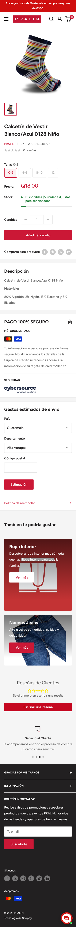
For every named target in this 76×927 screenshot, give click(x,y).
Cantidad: (11, 220)
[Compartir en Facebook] (45, 252)
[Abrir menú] (6, 19)
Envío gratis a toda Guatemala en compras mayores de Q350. (38, 6)
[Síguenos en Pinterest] (31, 878)
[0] (68, 19)
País (7, 419)
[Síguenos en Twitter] (15, 878)
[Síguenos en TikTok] (39, 878)
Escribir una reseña (38, 707)
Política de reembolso (19, 503)
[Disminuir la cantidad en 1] (25, 219)
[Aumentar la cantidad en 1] (47, 219)
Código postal (14, 458)
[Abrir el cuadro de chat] (67, 918)
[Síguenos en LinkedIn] (47, 878)
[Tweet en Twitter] (61, 252)
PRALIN (9, 144)
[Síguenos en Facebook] (7, 878)
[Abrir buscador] (51, 19)
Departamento (14, 438)
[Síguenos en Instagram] (23, 878)
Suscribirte (19, 844)
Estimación (19, 484)
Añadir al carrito (38, 235)
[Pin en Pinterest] (53, 252)
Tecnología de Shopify (18, 918)
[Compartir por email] (69, 252)
